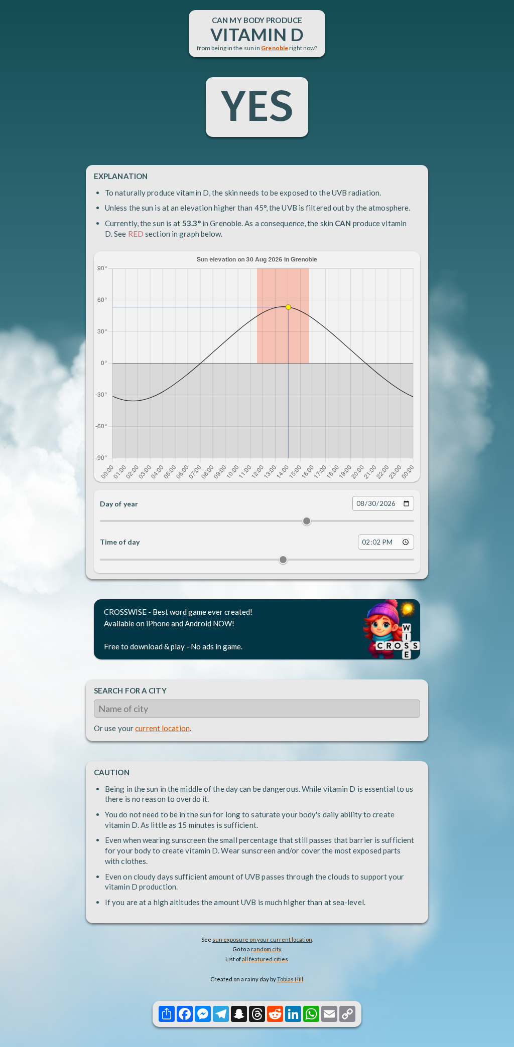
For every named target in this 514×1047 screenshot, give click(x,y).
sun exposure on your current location (262, 939)
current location (162, 728)
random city (266, 949)
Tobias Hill (290, 979)
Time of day (120, 542)
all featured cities (265, 959)
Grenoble (274, 48)
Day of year (119, 503)
